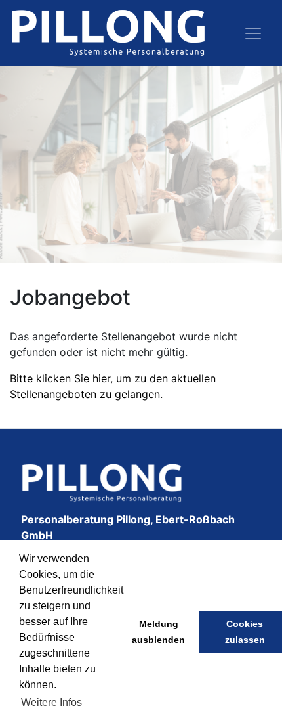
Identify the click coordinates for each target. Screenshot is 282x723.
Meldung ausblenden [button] (158, 632)
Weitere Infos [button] (51, 702)
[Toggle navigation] (253, 33)
